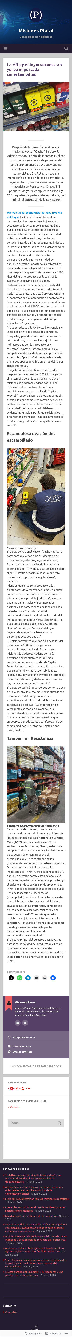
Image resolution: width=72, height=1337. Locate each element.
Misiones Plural (36, 30)
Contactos (15, 1107)
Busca (65, 49)
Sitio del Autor (25, 1023)
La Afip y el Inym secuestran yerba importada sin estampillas (34, 69)
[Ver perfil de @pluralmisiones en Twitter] (16, 1088)
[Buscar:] (36, 1123)
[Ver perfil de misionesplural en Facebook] (11, 1088)
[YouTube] (29, 1088)
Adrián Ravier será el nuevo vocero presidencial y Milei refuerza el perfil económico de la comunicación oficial (34, 1190)
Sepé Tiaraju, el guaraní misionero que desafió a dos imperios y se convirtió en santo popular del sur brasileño (35, 1263)
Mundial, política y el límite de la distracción (31, 1216)
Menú (6, 48)
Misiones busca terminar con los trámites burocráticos (37, 1198)
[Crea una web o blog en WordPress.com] (36, 1326)
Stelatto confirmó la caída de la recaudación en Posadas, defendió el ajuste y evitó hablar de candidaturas (33, 1178)
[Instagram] (22, 1088)
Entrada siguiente (22, 1051)
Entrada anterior (22, 1046)
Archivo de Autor (18, 1023)
